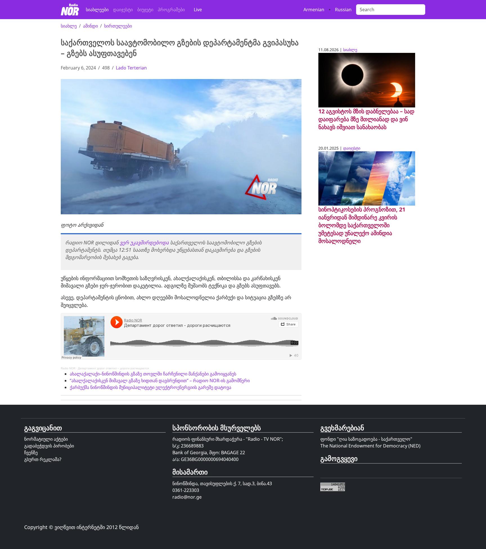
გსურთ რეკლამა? (42, 459)
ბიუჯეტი (145, 9)
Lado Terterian (131, 68)
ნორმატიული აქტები (46, 439)
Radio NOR (68, 368)
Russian (343, 9)
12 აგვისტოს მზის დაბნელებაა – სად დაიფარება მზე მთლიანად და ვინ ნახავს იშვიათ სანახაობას (366, 119)
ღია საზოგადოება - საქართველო (374, 439)
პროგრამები (171, 9)
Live (198, 9)
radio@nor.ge (187, 497)
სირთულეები (118, 26)
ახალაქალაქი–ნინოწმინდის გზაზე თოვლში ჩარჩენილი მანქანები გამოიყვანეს (153, 374)
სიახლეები (97, 9)
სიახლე (69, 26)
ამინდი (90, 26)
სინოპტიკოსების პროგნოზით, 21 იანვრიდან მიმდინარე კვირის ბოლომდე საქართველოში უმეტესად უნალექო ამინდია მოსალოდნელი (361, 225)
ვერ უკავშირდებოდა (144, 242)
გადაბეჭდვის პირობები (49, 446)
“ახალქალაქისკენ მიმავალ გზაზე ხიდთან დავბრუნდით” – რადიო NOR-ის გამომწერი (160, 380)
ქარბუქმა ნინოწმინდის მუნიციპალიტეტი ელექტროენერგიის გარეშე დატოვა (150, 387)
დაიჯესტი (123, 9)
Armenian (313, 9)
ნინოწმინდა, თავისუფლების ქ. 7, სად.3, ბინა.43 (222, 483)
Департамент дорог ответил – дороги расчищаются (113, 368)
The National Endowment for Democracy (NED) (370, 446)
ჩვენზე (31, 452)
